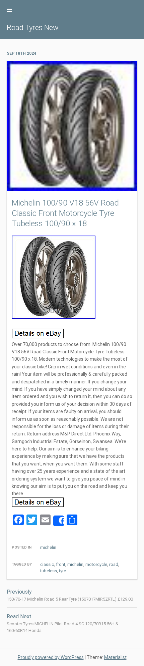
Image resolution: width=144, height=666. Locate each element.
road (113, 564)
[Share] (58, 521)
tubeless (48, 570)
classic (47, 564)
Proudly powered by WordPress (51, 657)
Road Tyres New (33, 27)
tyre (62, 570)
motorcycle (96, 564)
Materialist (115, 657)
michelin (48, 547)
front (60, 564)
